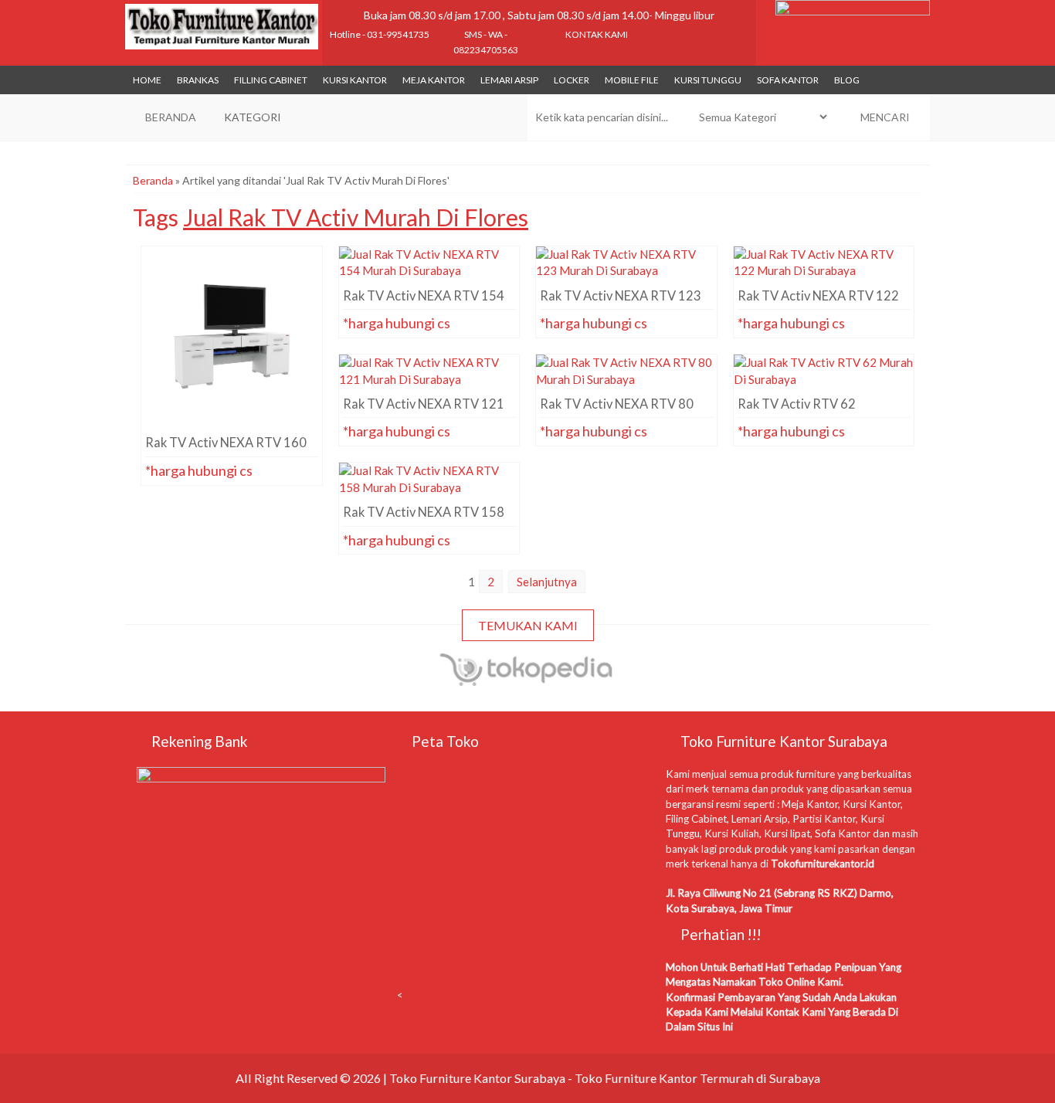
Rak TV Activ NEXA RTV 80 (626, 382)
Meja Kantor (433, 80)
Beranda (153, 180)
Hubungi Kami (236, 398)
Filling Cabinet (270, 80)
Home (147, 80)
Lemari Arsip (509, 80)
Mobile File (632, 80)
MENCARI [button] (884, 117)
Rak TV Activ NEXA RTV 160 (231, 274)
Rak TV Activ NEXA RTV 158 (429, 490)
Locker (571, 80)
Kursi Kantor (355, 80)
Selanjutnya (547, 582)
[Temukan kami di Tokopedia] (527, 680)
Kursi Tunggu (707, 80)
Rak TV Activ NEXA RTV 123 (626, 274)
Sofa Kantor (788, 80)
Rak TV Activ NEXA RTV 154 (429, 274)
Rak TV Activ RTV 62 (824, 382)
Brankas (198, 80)
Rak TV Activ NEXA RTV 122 (823, 274)
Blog (847, 80)
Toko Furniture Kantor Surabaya (477, 1078)
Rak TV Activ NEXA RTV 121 (429, 382)
